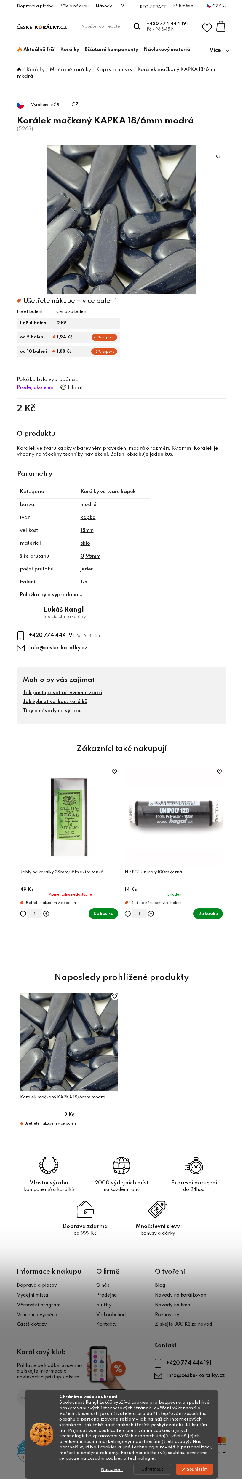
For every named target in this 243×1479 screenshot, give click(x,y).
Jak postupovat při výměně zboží (62, 692)
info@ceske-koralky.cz (58, 648)
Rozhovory (167, 1315)
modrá (89, 504)
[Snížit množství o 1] (23, 914)
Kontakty (106, 1324)
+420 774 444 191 (167, 24)
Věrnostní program (38, 1305)
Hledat (137, 26)
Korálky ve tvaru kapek (108, 491)
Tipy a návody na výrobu (52, 710)
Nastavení (112, 1469)
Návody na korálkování (181, 1295)
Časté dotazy (32, 1324)
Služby (103, 1305)
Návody (104, 6)
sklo (85, 543)
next (221, 863)
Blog (160, 1285)
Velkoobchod (111, 1315)
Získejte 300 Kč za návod (183, 1324)
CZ (75, 104)
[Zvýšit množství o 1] (46, 914)
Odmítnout (152, 1469)
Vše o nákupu (75, 6)
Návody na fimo (172, 1305)
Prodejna (106, 1295)
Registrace (153, 7)
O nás (102, 1285)
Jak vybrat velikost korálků (55, 701)
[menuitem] (36, 50)
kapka (88, 517)
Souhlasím (197, 1469)
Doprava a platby (37, 1285)
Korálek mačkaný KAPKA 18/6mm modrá (62, 1097)
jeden (87, 569)
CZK (217, 6)
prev (21, 863)
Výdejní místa (32, 1295)
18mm (87, 530)
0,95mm (90, 556)
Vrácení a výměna (37, 1315)
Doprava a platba (35, 6)
